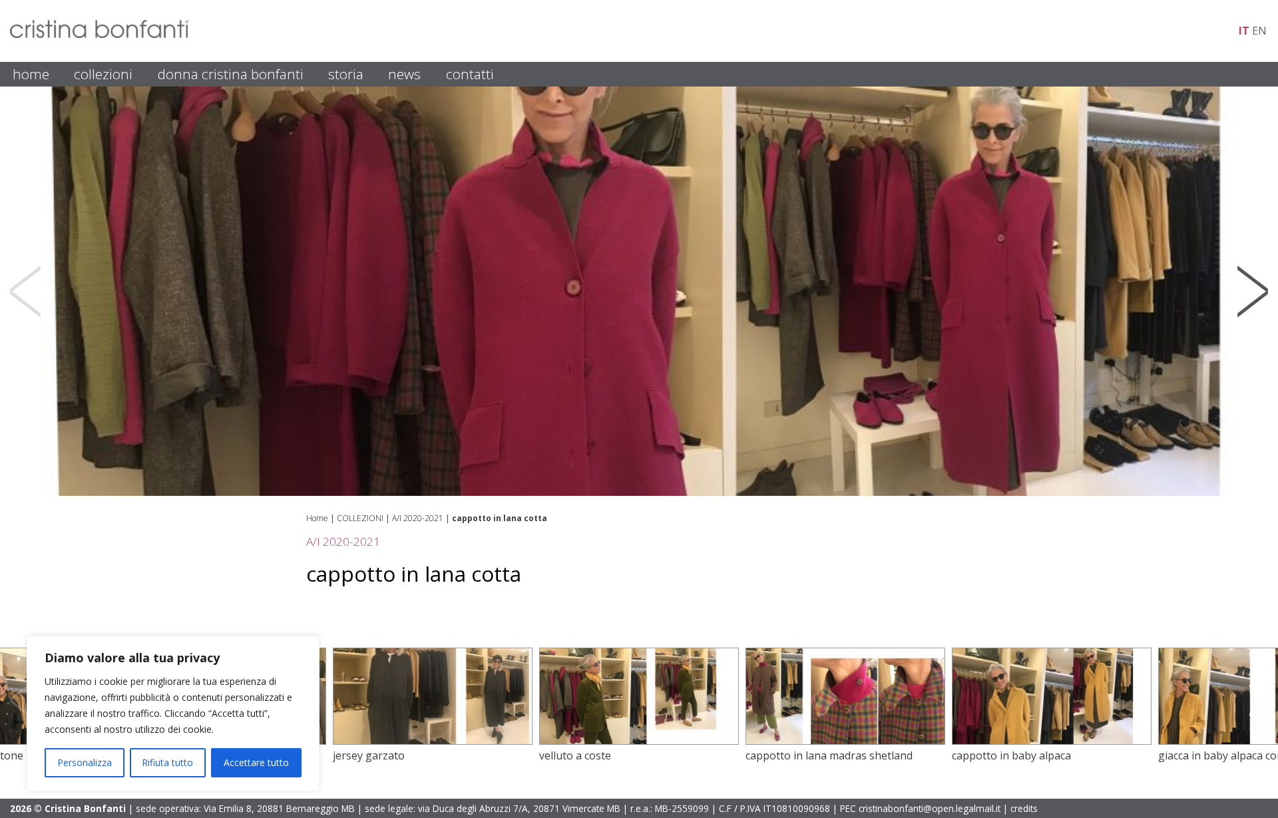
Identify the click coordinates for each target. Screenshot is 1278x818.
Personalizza (84, 762)
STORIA (345, 74)
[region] (173, 713)
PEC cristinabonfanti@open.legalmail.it (920, 808)
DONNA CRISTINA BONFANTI (231, 74)
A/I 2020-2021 (417, 518)
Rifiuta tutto (167, 762)
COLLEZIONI (103, 74)
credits (1024, 808)
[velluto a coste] (437, 740)
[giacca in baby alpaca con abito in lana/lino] (1056, 740)
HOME (31, 74)
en (1259, 30)
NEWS (404, 74)
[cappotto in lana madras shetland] (644, 740)
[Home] (99, 34)
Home (317, 518)
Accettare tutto (256, 762)
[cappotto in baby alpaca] (850, 740)
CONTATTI (470, 74)
